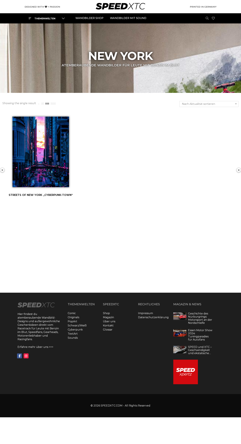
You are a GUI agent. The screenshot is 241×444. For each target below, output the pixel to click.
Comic (72, 313)
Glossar (107, 329)
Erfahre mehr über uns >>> (35, 347)
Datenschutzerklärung (153, 317)
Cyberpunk (75, 329)
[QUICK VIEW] (60, 187)
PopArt (72, 321)
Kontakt (108, 325)
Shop (106, 313)
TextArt (73, 333)
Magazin (108, 317)
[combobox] (209, 104)
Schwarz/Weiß (77, 325)
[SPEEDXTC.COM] (120, 7)
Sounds (73, 337)
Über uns (109, 321)
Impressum (145, 313)
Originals (73, 317)
